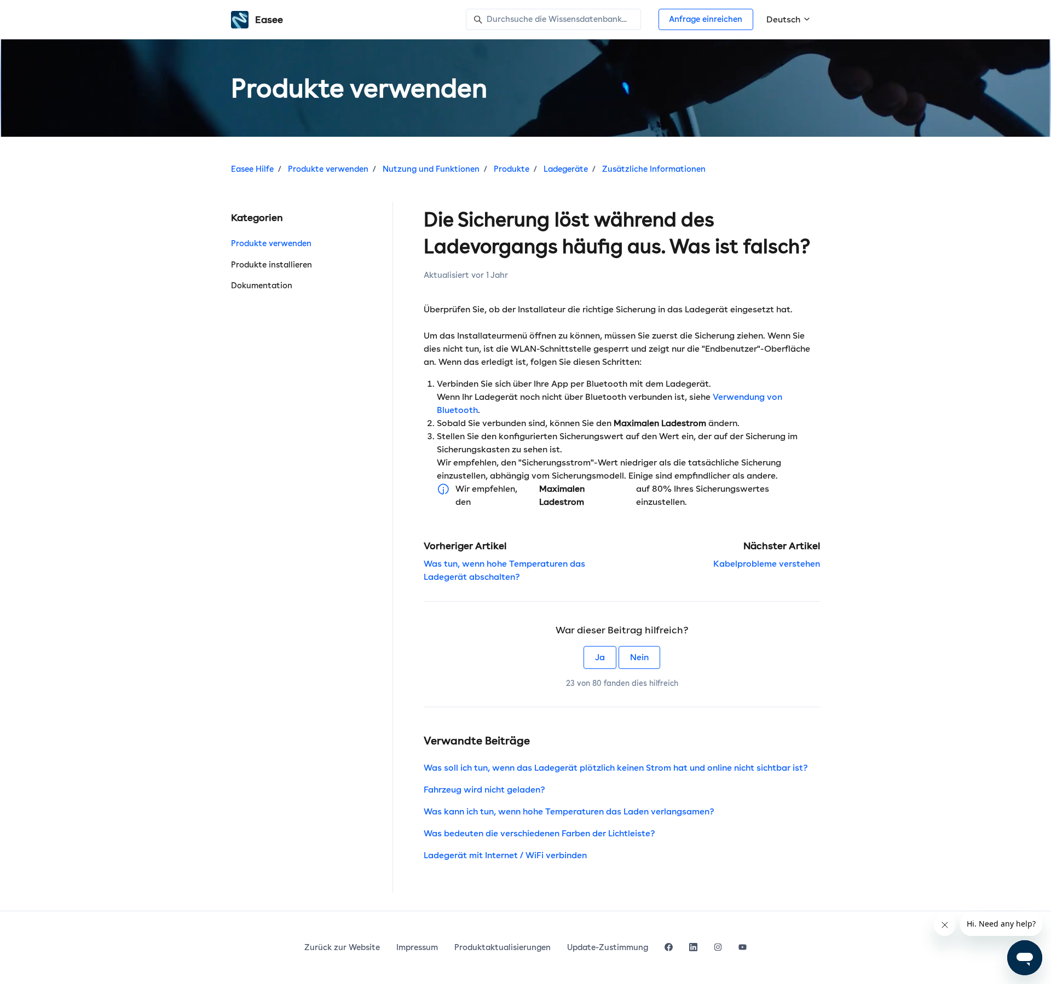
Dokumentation (261, 285)
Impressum (417, 947)
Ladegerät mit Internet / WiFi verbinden (505, 855)
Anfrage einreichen (705, 19)
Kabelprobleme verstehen (766, 563)
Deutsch (784, 19)
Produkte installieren (271, 265)
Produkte (511, 169)
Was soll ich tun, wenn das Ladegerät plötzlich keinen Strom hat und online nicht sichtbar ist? (616, 767)
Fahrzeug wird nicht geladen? (484, 789)
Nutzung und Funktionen (431, 169)
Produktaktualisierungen (502, 947)
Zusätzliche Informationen (654, 169)
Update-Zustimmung (607, 947)
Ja (600, 657)
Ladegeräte (566, 169)
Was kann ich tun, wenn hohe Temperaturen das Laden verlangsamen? (569, 811)
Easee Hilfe (252, 169)
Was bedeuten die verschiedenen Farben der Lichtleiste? (539, 833)
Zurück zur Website (342, 947)
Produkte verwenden (328, 169)
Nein (639, 657)
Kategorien (257, 217)
